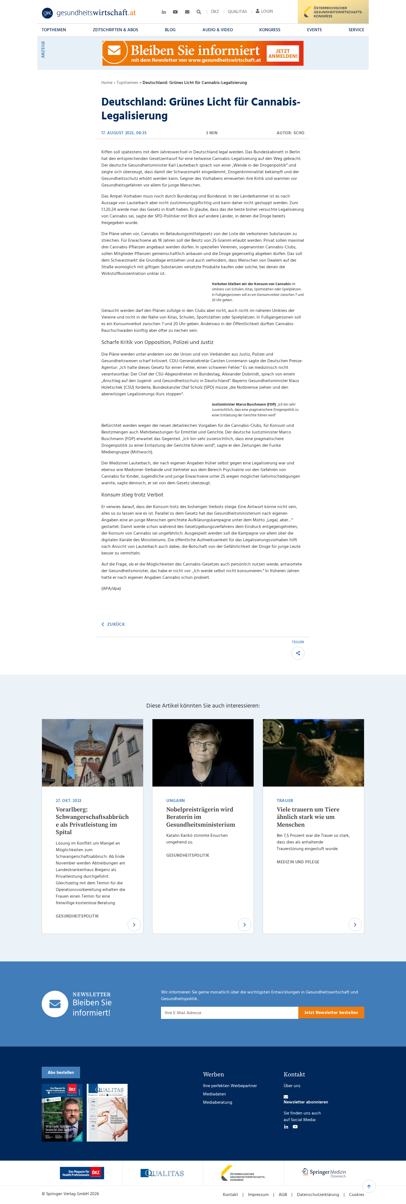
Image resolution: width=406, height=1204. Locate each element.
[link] (89, 13)
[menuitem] (215, 12)
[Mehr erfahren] (82, 1173)
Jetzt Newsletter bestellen (331, 1013)
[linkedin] (286, 1126)
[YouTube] (295, 1126)
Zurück (116, 624)
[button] (54, 30)
